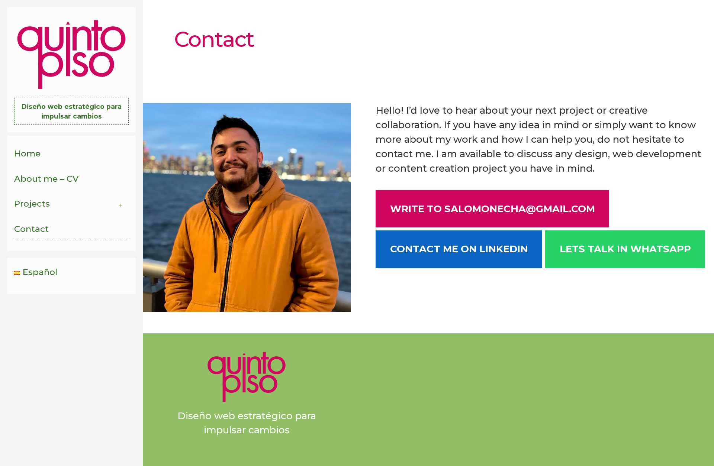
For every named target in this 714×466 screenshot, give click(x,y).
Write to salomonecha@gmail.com (492, 209)
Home (27, 153)
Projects (32, 203)
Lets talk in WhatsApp (625, 249)
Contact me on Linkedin (459, 249)
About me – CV (46, 179)
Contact (31, 229)
